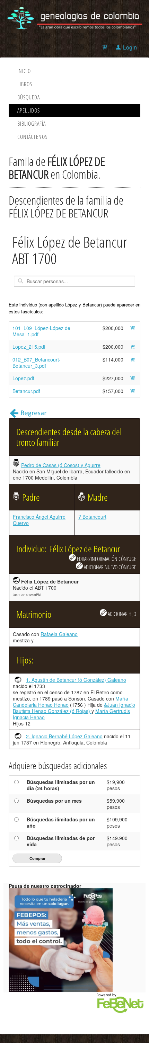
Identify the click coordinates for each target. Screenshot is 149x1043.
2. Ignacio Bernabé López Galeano (64, 736)
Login (130, 47)
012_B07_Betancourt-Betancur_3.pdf (36, 362)
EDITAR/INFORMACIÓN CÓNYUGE (106, 558)
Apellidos (28, 110)
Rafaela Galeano (59, 634)
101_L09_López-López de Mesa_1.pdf (41, 331)
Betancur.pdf (26, 390)
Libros (24, 84)
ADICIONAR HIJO (121, 613)
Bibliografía (31, 123)
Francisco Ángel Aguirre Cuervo (39, 519)
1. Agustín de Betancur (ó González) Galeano (76, 679)
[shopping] (105, 47)
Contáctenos (32, 137)
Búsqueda (28, 97)
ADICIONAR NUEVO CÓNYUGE (109, 567)
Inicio (24, 71)
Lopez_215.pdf (28, 346)
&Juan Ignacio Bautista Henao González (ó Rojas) (74, 707)
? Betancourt (92, 516)
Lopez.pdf (23, 378)
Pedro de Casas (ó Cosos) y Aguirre (60, 465)
